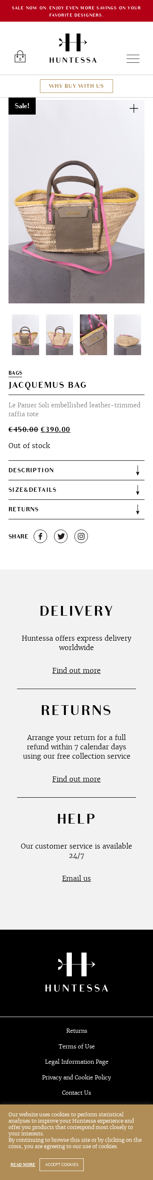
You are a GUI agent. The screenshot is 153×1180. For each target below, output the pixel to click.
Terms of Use (77, 1046)
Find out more (76, 670)
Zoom (133, 108)
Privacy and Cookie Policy (76, 1077)
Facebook (40, 536)
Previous (24, 201)
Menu (129, 59)
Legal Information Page (76, 1061)
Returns (76, 1030)
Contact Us (76, 1092)
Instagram (81, 536)
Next (128, 201)
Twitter (61, 536)
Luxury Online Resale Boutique (73, 48)
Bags (15, 373)
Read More (23, 1164)
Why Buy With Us (76, 86)
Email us (76, 878)
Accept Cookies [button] (61, 1164)
